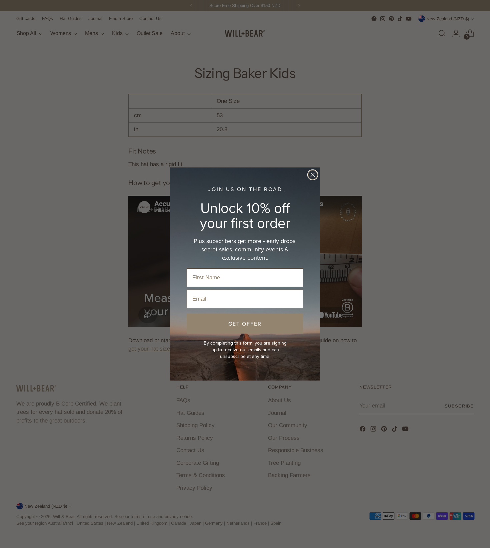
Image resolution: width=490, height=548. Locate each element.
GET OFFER (245, 323)
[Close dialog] (312, 174)
